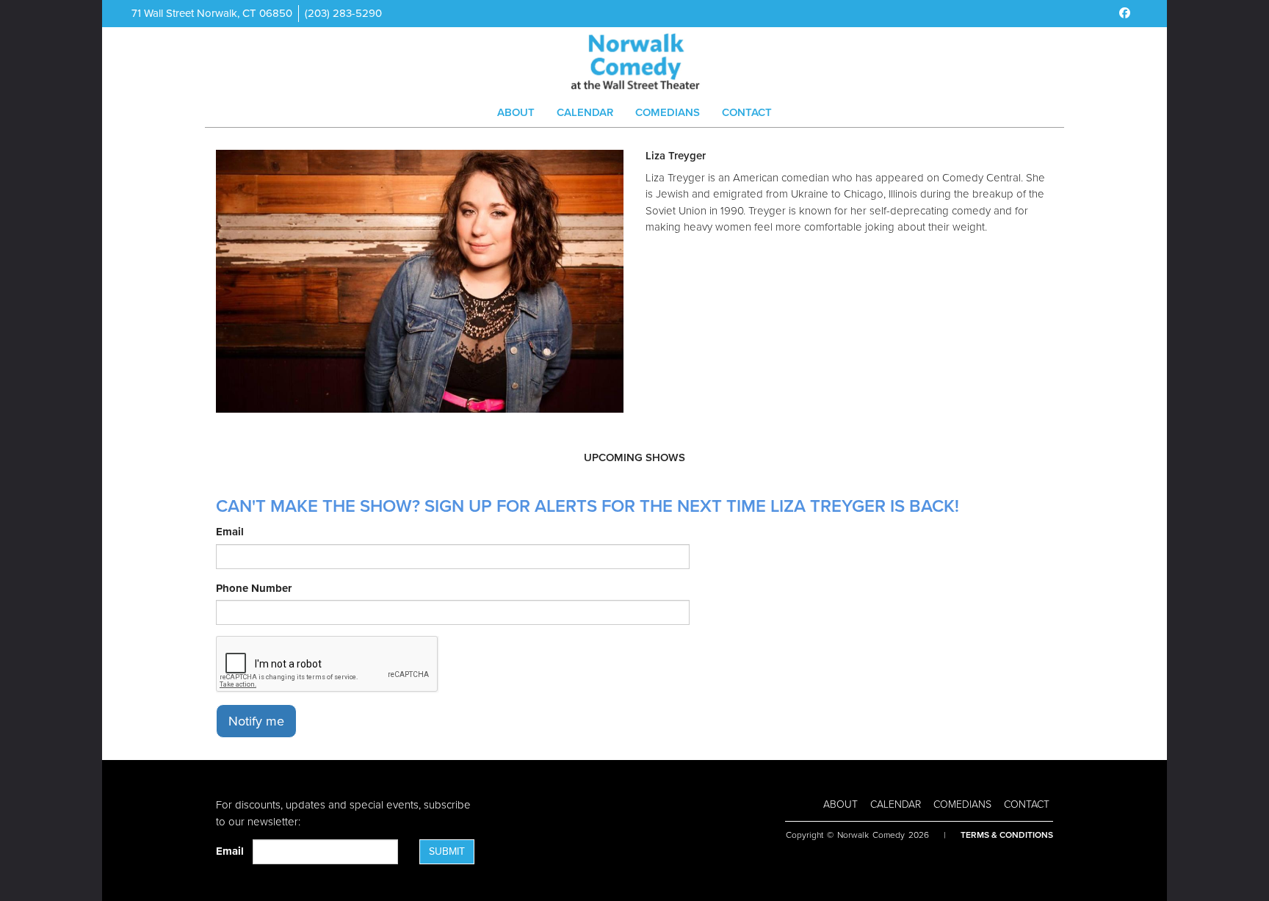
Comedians (667, 112)
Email (230, 531)
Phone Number (254, 588)
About (516, 112)
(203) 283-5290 (343, 13)
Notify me (256, 721)
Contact (747, 112)
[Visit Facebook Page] (1124, 13)
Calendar (585, 112)
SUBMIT (447, 851)
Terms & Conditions (1007, 835)
